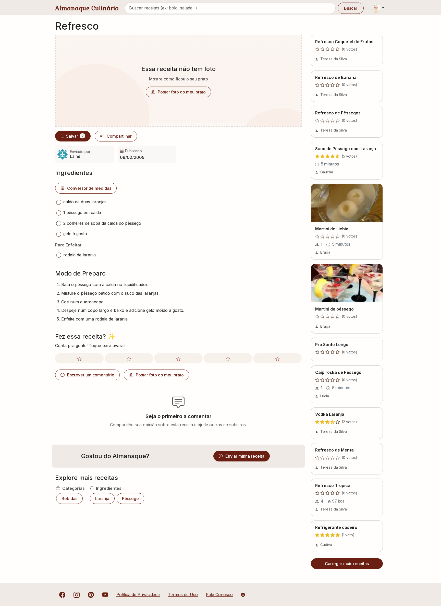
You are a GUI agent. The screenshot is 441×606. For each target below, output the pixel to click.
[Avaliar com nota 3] (178, 358)
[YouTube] (105, 594)
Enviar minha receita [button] (244, 456)
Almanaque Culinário (87, 8)
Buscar (350, 8)
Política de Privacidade (138, 594)
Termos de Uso (183, 594)
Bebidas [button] (69, 498)
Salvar (74, 136)
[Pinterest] (91, 594)
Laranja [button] (102, 498)
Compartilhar (119, 136)
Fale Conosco (219, 594)
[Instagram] (77, 594)
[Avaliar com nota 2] (129, 358)
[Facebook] (62, 594)
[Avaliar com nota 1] (79, 358)
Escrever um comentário (90, 374)
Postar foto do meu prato (182, 91)
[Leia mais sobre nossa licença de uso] (243, 595)
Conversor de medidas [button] (89, 188)
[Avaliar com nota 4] (228, 358)
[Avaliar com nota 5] (277, 358)
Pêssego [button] (130, 498)
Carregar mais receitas (347, 563)
